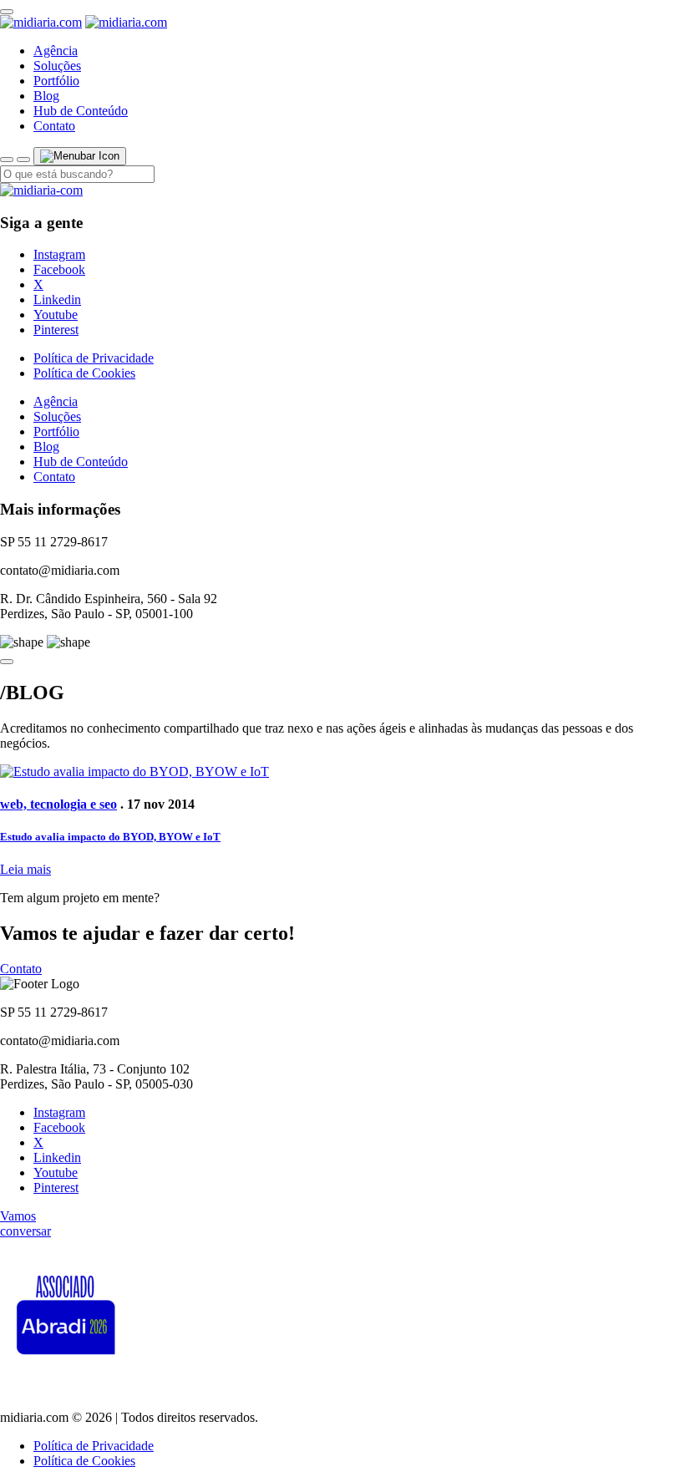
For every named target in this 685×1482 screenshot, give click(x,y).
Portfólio (56, 81)
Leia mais (25, 869)
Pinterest (56, 329)
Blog (46, 96)
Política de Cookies (84, 373)
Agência (55, 50)
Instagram (59, 254)
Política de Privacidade (93, 358)
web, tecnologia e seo (58, 804)
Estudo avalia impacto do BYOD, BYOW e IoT (110, 836)
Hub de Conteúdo (80, 111)
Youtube (55, 314)
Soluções (57, 65)
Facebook (59, 269)
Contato (54, 126)
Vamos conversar (25, 1223)
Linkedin (57, 299)
